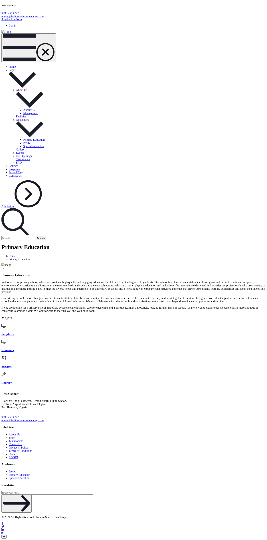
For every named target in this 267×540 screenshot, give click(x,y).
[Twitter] (133, 526)
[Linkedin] (133, 529)
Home (12, 66)
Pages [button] (12, 70)
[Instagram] (133, 533)
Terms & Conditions (20, 450)
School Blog (16, 172)
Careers (13, 454)
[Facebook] (133, 523)
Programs (14, 169)
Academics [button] (22, 119)
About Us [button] (21, 89)
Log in (12, 25)
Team (12, 437)
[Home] (6, 31)
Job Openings (24, 156)
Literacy (6, 382)
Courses (13, 165)
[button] (15, 234)
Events (20, 152)
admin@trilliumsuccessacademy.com (22, 16)
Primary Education (34, 139)
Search (41, 238)
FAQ (19, 162)
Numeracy (7, 350)
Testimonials (23, 159)
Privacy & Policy (18, 447)
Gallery (20, 149)
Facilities (21, 116)
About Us (29, 109)
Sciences (6, 366)
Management (30, 113)
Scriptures (7, 334)
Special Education (33, 146)
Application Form (11, 19)
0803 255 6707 (10, 12)
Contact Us (15, 175)
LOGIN (13, 457)
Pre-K (26, 142)
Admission (8, 206)
